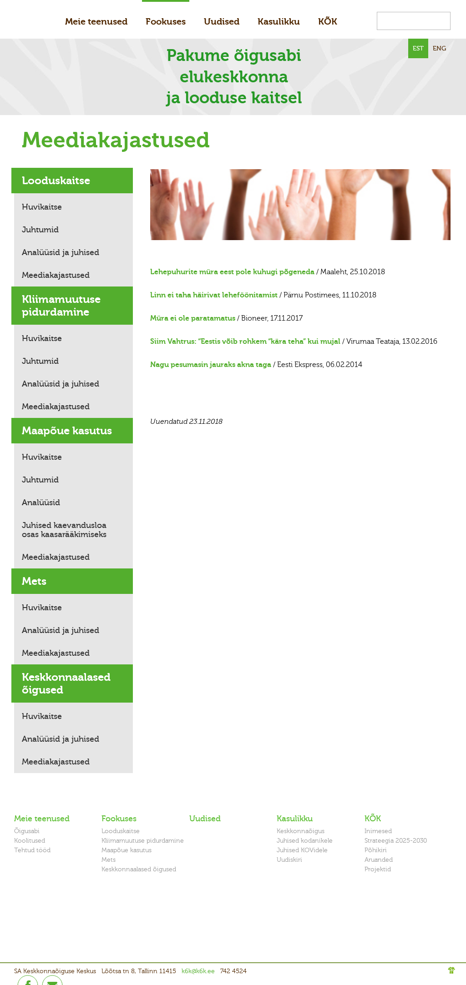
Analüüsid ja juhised (60, 252)
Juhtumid (40, 229)
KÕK (327, 21)
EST (418, 48)
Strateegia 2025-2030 (396, 840)
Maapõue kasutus (67, 430)
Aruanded (379, 859)
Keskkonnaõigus (300, 831)
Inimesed (378, 831)
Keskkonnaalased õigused (66, 683)
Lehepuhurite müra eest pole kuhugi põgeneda (232, 272)
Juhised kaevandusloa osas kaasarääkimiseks (64, 530)
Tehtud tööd (32, 850)
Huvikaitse (42, 206)
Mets (34, 581)
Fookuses (166, 21)
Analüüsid (41, 502)
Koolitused (29, 840)
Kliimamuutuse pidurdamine (61, 305)
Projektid (378, 869)
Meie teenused (96, 21)
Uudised (221, 21)
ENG (439, 48)
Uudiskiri (289, 859)
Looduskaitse (56, 180)
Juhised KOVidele (302, 850)
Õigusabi (27, 831)
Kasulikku (279, 21)
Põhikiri (376, 850)
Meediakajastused (56, 275)
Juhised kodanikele (305, 840)
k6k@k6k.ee (198, 971)
